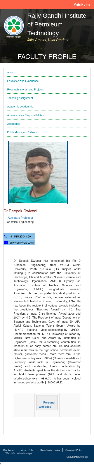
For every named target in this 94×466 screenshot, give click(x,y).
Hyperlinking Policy (50, 450)
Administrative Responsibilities (25, 115)
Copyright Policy (74, 450)
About (10, 72)
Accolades (13, 123)
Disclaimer (8, 450)
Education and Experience (23, 81)
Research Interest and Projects (25, 89)
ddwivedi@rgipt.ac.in (22, 242)
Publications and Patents (22, 132)
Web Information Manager (19, 453)
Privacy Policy (27, 450)
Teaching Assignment (20, 98)
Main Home (81, 4)
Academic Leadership (20, 106)
